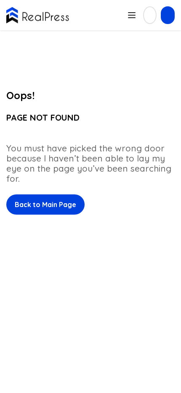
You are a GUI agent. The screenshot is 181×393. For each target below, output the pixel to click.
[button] (168, 15)
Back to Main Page (45, 204)
